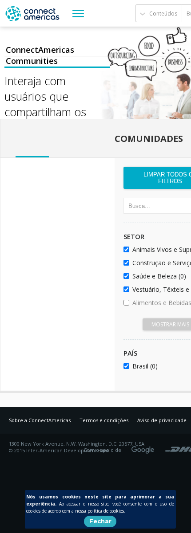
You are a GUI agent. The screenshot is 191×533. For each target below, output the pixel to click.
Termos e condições (104, 420)
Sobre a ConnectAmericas (40, 420)
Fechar (100, 521)
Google (144, 447)
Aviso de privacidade (162, 420)
